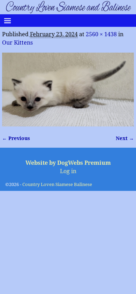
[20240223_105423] (68, 90)
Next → (125, 138)
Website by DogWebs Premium (68, 163)
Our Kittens (17, 42)
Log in (68, 171)
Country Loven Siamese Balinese (57, 184)
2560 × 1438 (101, 34)
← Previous (16, 138)
